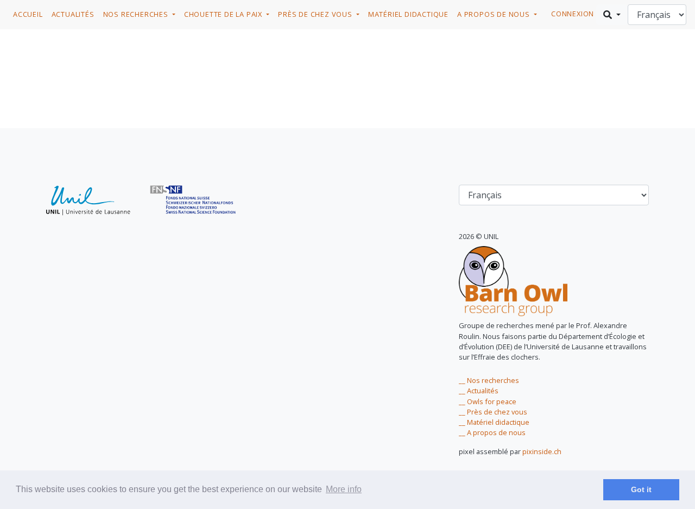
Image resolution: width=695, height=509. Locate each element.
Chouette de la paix (224, 14)
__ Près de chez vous (493, 412)
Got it (641, 489)
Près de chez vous (316, 14)
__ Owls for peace (487, 401)
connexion (572, 13)
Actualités (73, 14)
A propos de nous (494, 14)
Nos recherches (136, 14)
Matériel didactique (408, 14)
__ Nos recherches (489, 380)
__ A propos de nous (492, 432)
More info (344, 489)
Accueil (28, 14)
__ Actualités (478, 390)
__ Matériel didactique (494, 422)
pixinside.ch (541, 451)
